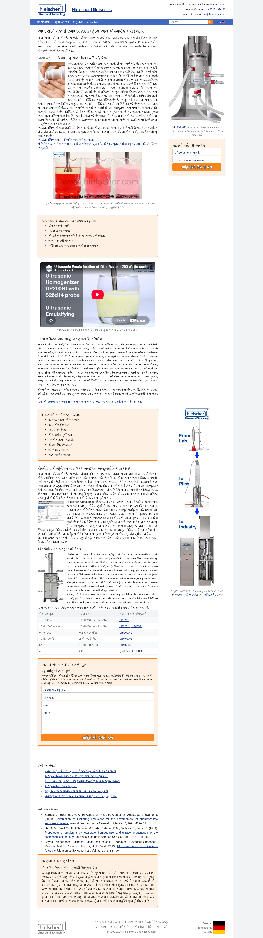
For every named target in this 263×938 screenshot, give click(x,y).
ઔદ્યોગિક (210, 595)
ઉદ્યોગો (78, 22)
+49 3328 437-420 (214, 9)
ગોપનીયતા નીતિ (143, 927)
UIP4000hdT (126, 638)
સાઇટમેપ (101, 927)
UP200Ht (124, 626)
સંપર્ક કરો (92, 22)
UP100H (124, 620)
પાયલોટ (193, 595)
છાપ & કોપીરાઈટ (119, 927)
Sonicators (44, 22)
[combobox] (188, 22)
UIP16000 (125, 645)
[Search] (210, 22)
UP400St (137, 626)
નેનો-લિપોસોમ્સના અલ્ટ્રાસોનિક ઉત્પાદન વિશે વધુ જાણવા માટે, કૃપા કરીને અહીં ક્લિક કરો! (90, 401)
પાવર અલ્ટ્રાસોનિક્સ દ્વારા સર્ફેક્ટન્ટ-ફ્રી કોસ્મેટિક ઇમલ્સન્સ (80, 771)
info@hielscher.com (213, 14)
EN (219, 22)
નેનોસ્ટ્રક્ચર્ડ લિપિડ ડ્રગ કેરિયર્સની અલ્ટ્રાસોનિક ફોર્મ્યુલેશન (81, 796)
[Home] (52, 8)
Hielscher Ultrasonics (92, 9)
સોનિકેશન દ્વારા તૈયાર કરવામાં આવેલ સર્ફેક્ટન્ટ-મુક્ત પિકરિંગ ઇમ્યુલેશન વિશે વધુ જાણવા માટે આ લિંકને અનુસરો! (98, 146)
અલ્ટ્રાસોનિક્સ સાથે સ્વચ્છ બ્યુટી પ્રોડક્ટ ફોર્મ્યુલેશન (76, 776)
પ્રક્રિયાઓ (62, 22)
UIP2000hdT (126, 632)
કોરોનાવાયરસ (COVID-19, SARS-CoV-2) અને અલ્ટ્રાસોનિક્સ (82, 781)
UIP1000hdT (178, 127)
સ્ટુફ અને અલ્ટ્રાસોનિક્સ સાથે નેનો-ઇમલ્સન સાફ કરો (76, 791)
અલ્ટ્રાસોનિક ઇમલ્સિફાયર (61, 786)
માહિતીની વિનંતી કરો (197, 167)
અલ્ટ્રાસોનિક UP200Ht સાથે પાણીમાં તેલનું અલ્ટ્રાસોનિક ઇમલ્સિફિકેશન (97, 330)
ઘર (96, 922)
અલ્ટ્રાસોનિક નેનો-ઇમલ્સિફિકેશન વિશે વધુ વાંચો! (66, 140)
